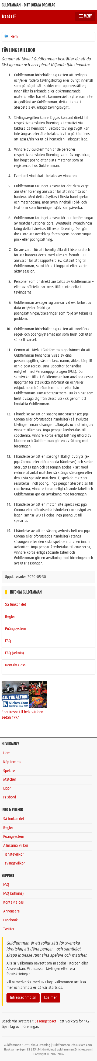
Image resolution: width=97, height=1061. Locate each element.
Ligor (7, 788)
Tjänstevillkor (13, 854)
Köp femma (12, 762)
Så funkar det (15, 605)
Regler (10, 617)
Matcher (9, 779)
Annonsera (11, 911)
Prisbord (9, 797)
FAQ (8, 641)
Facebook (10, 920)
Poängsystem (15, 629)
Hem (13, 37)
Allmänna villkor (15, 846)
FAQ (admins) (13, 893)
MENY (87, 16)
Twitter (9, 929)
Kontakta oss (15, 665)
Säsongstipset (45, 1021)
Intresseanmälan (23, 998)
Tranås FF (9, 16)
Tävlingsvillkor (14, 863)
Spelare (9, 771)
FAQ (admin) (14, 653)
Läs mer (50, 998)
